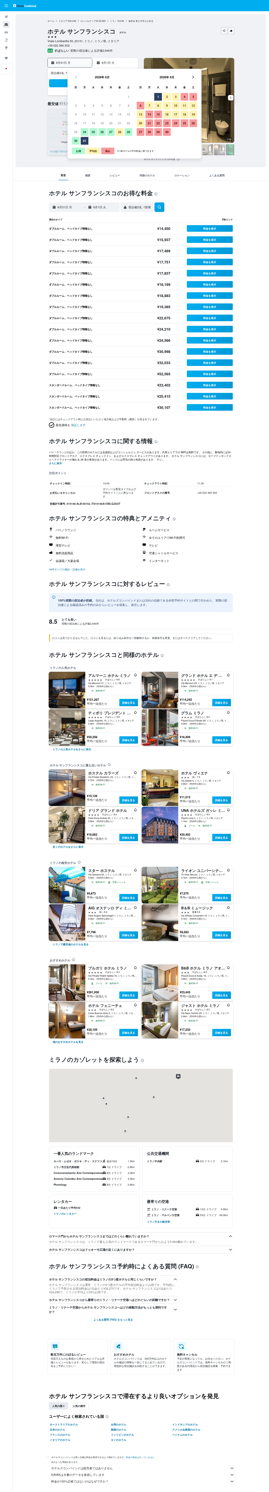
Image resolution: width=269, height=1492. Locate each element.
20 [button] (111, 123)
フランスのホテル (60, 1434)
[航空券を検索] (6, 17)
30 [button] (75, 141)
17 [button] (84, 123)
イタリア (63, 20)
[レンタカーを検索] (6, 32)
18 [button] (93, 123)
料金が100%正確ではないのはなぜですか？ (80, 1481)
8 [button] (128, 105)
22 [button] (128, 123)
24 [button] (84, 132)
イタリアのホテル (60, 1440)
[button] (6, 6)
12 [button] (102, 114)
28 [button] (119, 132)
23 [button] (75, 132)
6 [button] (111, 105)
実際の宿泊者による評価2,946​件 (91, 50)
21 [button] (119, 123)
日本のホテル (57, 1429)
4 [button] (93, 105)
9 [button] (76, 114)
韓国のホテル (118, 1429)
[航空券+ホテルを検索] (6, 40)
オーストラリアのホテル (64, 1424)
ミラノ (113, 20)
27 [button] (111, 132)
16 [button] (75, 123)
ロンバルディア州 (89, 20)
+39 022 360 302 (59, 45)
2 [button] (76, 105)
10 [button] (84, 114)
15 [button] (128, 114)
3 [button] (84, 105)
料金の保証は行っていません (140, 1457)
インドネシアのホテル (185, 1424)
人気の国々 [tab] (58, 1406)
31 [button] (84, 141)
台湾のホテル (118, 1424)
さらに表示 (55, 463)
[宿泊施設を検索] (6, 24)
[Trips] (6, 58)
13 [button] (111, 114)
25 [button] (93, 132)
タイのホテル (118, 1440)
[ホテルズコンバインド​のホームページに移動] (24, 5)
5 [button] (102, 105)
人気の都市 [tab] (79, 1406)
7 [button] (120, 105)
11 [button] (93, 114)
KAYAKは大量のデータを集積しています (77, 1475)
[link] (72, 749)
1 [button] (128, 97)
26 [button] (102, 132)
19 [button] (102, 123)
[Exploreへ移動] (6, 47)
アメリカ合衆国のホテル (186, 1429)
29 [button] (128, 132)
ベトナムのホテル (182, 1434)
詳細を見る (128, 702)
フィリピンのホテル (122, 1434)
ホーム (51, 20)
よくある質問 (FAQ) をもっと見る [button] (113, 1319)
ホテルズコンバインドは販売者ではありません (82, 1468)
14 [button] (119, 114)
